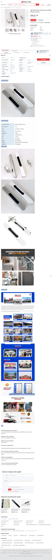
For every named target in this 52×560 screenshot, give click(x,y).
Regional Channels (41, 550)
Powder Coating (41, 522)
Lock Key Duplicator (32, 535)
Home (2, 7)
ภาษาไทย (48, 552)
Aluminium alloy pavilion (5, 520)
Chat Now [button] (41, 20)
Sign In (32, 45)
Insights (28, 551)
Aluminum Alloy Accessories (18, 542)
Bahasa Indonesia (29, 553)
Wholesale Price (30, 550)
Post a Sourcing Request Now (13, 491)
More (2, 547)
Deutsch (30, 552)
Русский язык (23, 552)
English (8, 552)
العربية (37, 552)
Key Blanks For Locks (23, 535)
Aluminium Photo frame (29, 520)
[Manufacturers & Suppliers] (26, 2)
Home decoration (41, 520)
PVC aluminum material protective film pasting (44, 524)
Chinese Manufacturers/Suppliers (17, 550)
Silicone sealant (3, 522)
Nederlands (33, 552)
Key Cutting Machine (40, 535)
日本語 (43, 552)
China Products (9, 550)
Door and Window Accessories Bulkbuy (19, 545)
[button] (31, 53)
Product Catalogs (15, 518)
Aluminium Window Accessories (7, 542)
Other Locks (16, 535)
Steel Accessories (27, 540)
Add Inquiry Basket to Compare (15, 33)
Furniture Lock (4, 535)
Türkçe (21, 553)
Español (11, 552)
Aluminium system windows (18, 520)
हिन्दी (45, 552)
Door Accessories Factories (18, 540)
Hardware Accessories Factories (7, 540)
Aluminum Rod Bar (16, 522)
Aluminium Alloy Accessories (29, 542)
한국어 (40, 552)
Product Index (47, 550)
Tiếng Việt (24, 553)
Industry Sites (35, 550)
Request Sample (47, 22)
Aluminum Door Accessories (6, 545)
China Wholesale (25, 550)
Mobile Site (24, 551)
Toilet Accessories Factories (36, 540)
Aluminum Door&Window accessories (32, 524)
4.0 (40, 52)
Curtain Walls (3, 524)
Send (10, 489)
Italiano (27, 552)
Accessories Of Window (39, 542)
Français (18, 552)
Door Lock (10, 535)
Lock (12, 7)
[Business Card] (49, 55)
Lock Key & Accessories (18, 7)
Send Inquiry (33, 20)
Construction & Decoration (7, 7)
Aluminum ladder (16, 524)
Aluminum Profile (28, 522)
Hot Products (4, 550)
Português (15, 552)
